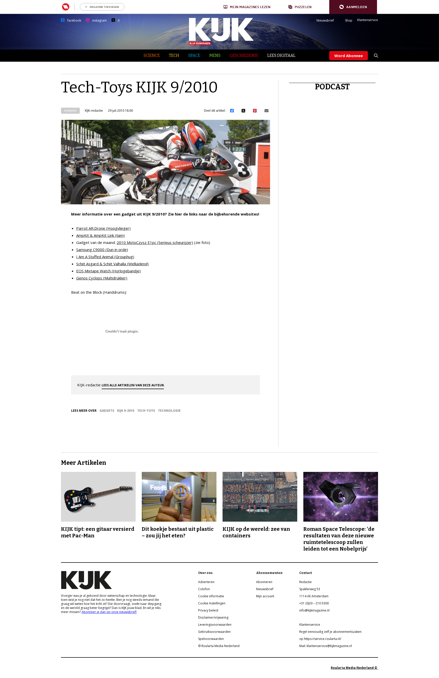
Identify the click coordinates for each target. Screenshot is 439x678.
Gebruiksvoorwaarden (214, 632)
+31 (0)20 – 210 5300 (314, 603)
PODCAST (332, 86)
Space (194, 55)
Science (152, 55)
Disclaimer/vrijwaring (213, 617)
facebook (74, 21)
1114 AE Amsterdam (313, 596)
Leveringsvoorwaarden (214, 624)
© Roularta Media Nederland (219, 646)
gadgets (107, 410)
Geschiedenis (244, 55)
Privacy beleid (208, 610)
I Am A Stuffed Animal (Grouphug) (105, 256)
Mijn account (265, 596)
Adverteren (206, 582)
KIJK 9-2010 (125, 410)
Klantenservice (367, 20)
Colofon (204, 589)
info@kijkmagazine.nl (314, 610)
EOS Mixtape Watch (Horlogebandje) (108, 270)
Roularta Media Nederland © (354, 668)
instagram (99, 21)
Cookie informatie (211, 596)
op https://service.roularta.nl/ (320, 639)
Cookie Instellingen (211, 603)
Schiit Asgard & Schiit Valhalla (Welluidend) (112, 263)
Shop (348, 21)
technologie (169, 410)
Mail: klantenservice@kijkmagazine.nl (325, 646)
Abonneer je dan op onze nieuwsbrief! (109, 612)
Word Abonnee (348, 55)
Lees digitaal (281, 55)
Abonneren (264, 582)
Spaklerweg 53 (309, 589)
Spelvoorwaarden (211, 639)
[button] (353, 7)
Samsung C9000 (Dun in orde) (102, 249)
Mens (215, 55)
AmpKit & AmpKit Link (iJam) (100, 235)
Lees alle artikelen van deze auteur (133, 385)
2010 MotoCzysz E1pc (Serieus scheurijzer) (155, 242)
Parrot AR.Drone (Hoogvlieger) (103, 228)
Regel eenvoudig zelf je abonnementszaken (330, 632)
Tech (174, 55)
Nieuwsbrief (325, 21)
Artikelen (70, 110)
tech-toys (146, 410)
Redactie (305, 582)
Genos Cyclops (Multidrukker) (101, 277)
